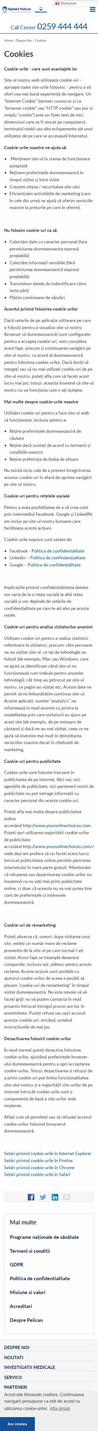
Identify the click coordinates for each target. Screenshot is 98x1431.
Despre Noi (24, 40)
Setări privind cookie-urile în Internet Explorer (47, 1153)
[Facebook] (31, 1197)
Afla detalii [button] (60, 1408)
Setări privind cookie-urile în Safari (37, 1174)
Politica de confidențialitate (54, 565)
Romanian (68, 3)
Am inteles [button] (17, 1424)
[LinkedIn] (55, 1197)
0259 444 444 (62, 26)
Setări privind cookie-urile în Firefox (38, 1160)
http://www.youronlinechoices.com (56, 825)
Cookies (40, 40)
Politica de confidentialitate (58, 551)
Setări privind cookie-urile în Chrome (39, 1168)
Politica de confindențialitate (57, 558)
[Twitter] (43, 1197)
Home (8, 40)
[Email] (67, 1197)
